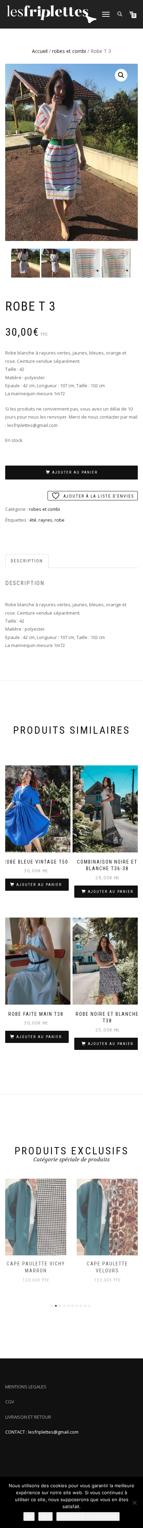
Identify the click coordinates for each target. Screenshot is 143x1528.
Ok (29, 1516)
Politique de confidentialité (88, 1516)
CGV (9, 1401)
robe (59, 520)
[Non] (134, 1502)
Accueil (40, 51)
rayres (45, 520)
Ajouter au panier (75, 472)
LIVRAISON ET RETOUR (28, 1417)
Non (45, 1516)
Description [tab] (27, 560)
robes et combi (69, 51)
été (33, 520)
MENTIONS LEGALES (26, 1386)
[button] (121, 75)
